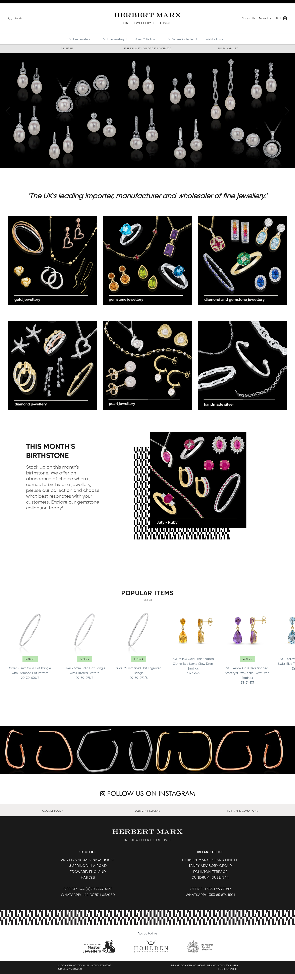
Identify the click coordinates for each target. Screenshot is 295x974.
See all (147, 600)
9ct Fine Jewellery (81, 39)
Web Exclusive (216, 39)
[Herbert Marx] (147, 18)
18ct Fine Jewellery (114, 39)
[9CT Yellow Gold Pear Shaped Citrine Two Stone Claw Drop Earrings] (193, 631)
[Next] (287, 111)
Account (263, 18)
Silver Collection (146, 39)
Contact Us (248, 18)
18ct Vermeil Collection (182, 39)
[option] (147, 110)
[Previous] (8, 111)
